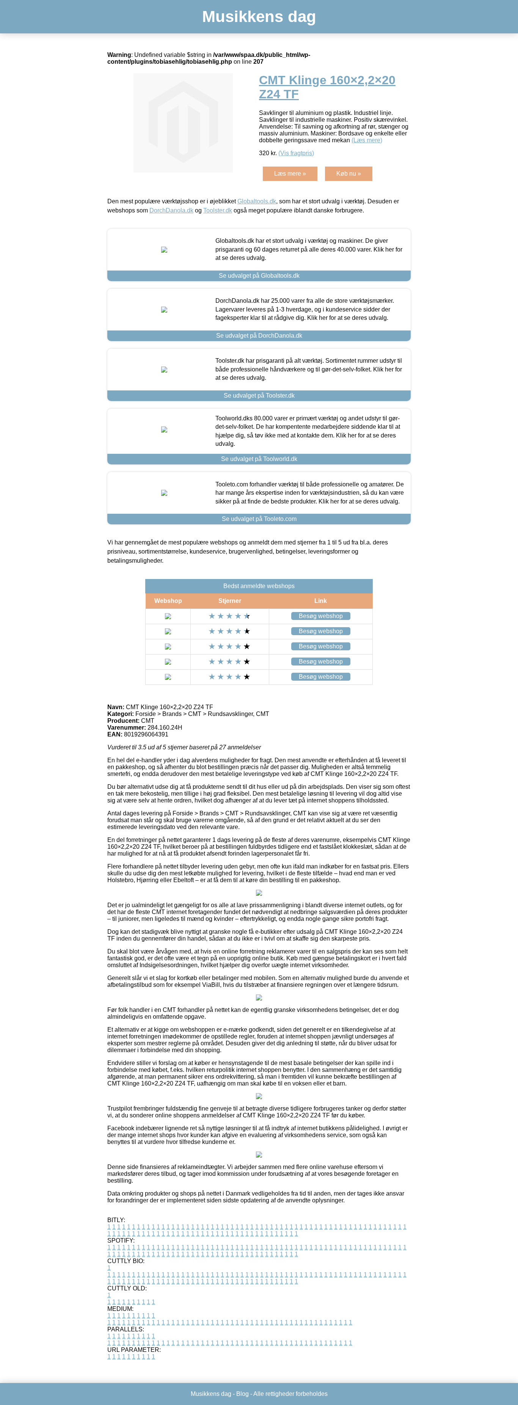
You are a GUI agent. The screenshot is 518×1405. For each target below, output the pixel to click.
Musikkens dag (259, 16)
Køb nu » (348, 173)
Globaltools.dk (256, 201)
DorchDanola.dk (171, 210)
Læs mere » (290, 173)
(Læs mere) (367, 140)
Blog (242, 1394)
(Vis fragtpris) (296, 153)
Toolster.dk (217, 210)
